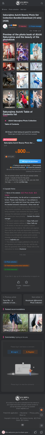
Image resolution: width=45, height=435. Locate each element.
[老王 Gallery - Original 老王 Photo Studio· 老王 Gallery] (22, 398)
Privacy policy (34, 413)
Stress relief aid (33, 204)
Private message (36, 26)
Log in (15, 352)
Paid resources (11, 139)
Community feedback (18, 167)
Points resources (12, 269)
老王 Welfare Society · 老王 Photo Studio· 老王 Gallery (28, 419)
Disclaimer (23, 249)
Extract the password (34, 167)
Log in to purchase (31, 161)
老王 (9, 25)
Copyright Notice (9, 189)
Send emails (37, 165)
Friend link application (10, 413)
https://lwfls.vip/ (32, 223)
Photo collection (14, 9)
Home (5, 9)
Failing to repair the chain (22, 165)
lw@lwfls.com (14, 240)
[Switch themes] (41, 415)
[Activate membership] (41, 409)
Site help (25, 182)
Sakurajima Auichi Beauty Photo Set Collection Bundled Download (22, 17)
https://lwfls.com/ (32, 221)
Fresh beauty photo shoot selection (17, 265)
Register (31, 352)
